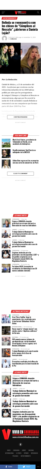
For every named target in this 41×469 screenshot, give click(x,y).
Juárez (24, 450)
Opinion (26, 453)
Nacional (31, 450)
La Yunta (18, 453)
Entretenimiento (26, 456)
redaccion (13, 39)
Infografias (34, 453)
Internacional (9, 453)
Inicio (8, 450)
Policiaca (15, 456)
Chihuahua (16, 450)
